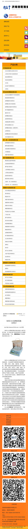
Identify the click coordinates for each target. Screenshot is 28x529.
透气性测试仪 (7, 217)
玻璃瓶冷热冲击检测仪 (10, 103)
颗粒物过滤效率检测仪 (10, 160)
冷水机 (6, 83)
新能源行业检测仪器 (9, 263)
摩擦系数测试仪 (8, 208)
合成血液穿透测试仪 (9, 163)
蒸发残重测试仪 (8, 77)
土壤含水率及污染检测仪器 (11, 74)
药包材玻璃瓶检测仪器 (10, 92)
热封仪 (6, 247)
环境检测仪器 (7, 68)
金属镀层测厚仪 (8, 232)
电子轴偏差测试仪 (8, 110)
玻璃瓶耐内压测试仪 (9, 100)
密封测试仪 (7, 193)
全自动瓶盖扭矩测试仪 (10, 190)
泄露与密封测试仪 (8, 154)
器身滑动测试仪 (8, 175)
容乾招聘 (6, 40)
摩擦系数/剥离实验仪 (9, 301)
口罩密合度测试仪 (8, 172)
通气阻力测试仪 (8, 166)
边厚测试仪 (7, 131)
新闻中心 (6, 36)
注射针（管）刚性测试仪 (10, 181)
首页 (24, 313)
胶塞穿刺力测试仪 (8, 178)
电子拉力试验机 (8, 277)
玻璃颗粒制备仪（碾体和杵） (11, 128)
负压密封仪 (7, 256)
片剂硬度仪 (7, 151)
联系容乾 (6, 45)
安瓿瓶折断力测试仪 (9, 122)
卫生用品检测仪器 (8, 286)
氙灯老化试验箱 (8, 220)
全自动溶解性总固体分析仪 (11, 71)
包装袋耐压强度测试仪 (10, 148)
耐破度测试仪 (7, 229)
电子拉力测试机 (8, 250)
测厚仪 (6, 244)
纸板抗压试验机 (8, 241)
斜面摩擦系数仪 (8, 223)
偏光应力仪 (7, 113)
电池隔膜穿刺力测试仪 (10, 271)
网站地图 (15, 524)
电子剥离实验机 (8, 280)
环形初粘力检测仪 (8, 283)
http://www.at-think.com (12, 327)
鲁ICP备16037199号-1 (7, 524)
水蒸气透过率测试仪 (9, 253)
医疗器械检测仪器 (8, 158)
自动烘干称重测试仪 (9, 86)
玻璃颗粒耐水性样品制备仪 (11, 134)
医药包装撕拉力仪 (8, 125)
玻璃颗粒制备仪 (8, 116)
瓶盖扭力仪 (7, 196)
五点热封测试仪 (8, 238)
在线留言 (6, 50)
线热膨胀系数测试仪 (9, 97)
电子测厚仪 (7, 295)
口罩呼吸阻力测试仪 (9, 169)
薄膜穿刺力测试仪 (8, 202)
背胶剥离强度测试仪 (9, 289)
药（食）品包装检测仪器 (10, 140)
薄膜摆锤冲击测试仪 (9, 226)
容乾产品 (6, 26)
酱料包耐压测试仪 (8, 145)
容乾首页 (6, 21)
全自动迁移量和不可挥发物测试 (12, 94)
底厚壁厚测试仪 (8, 119)
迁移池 (6, 89)
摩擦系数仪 (7, 298)
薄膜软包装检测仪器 (9, 188)
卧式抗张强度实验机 (9, 304)
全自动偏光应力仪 (8, 137)
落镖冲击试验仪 (8, 205)
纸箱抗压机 (7, 259)
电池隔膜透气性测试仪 (10, 265)
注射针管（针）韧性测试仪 (11, 184)
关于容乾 (6, 31)
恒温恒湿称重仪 (8, 80)
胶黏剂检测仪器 (8, 274)
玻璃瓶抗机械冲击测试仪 (10, 106)
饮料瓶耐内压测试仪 (9, 142)
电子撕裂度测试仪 (8, 235)
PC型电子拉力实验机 (9, 211)
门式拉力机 (7, 214)
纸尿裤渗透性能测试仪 (10, 292)
